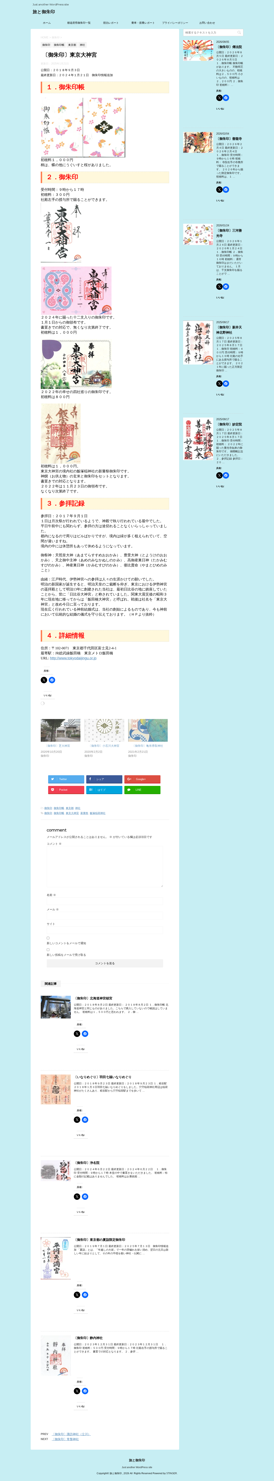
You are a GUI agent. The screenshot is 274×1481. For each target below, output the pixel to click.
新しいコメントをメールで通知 (66, 943)
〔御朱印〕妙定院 (229, 424)
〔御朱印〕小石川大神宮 (103, 745)
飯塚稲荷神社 (98, 813)
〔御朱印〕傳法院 (229, 47)
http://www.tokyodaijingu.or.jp (73, 658)
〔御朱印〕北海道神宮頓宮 (93, 998)
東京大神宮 (72, 813)
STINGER (171, 1473)
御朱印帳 (59, 808)
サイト (51, 923)
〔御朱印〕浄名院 (86, 1162)
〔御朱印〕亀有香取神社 (147, 745)
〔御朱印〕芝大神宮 (57, 745)
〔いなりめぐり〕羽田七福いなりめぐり (103, 1077)
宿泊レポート (111, 22)
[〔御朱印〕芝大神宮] (60, 730)
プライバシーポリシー (175, 22)
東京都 (70, 808)
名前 (51, 895)
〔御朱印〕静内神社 (88, 1338)
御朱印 (48, 808)
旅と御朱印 (44, 11)
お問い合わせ (207, 22)
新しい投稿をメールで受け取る (66, 954)
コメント (54, 843)
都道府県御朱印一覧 (79, 22)
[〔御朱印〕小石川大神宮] (104, 730)
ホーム (47, 22)
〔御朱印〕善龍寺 (229, 138)
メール (53, 909)
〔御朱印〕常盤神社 (65, 1439)
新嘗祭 (84, 813)
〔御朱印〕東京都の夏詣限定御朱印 (99, 1239)
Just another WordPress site (137, 1467)
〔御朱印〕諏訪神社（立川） (71, 1434)
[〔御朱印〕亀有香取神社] (148, 730)
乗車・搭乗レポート (143, 22)
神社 (77, 808)
